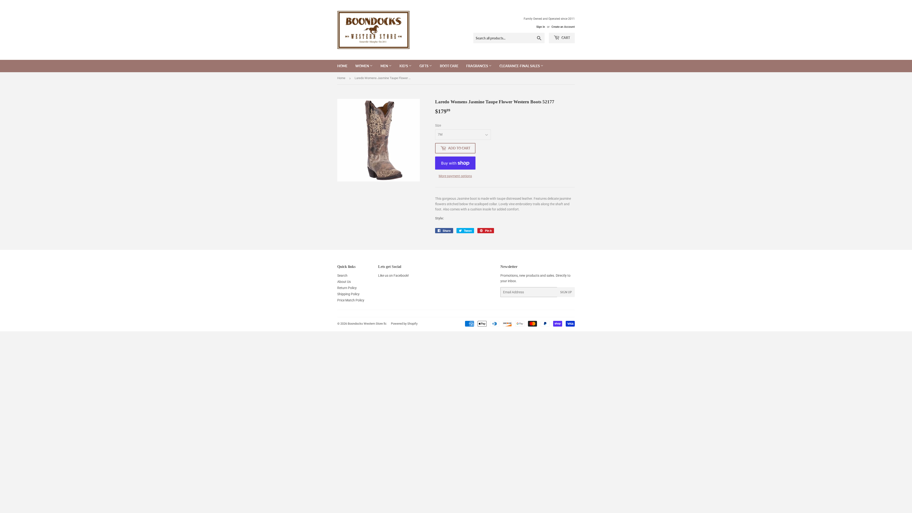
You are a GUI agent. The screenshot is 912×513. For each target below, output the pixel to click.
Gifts (424, 66)
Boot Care (449, 66)
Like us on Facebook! (393, 275)
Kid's (404, 66)
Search (342, 275)
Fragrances (477, 66)
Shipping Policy (348, 294)
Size (438, 125)
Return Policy (347, 288)
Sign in (540, 26)
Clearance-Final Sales (520, 66)
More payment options (455, 176)
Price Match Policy (350, 300)
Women (362, 66)
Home (342, 66)
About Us (344, 282)
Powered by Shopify (404, 323)
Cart (565, 38)
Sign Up (566, 292)
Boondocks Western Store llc (367, 323)
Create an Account (563, 26)
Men (384, 66)
